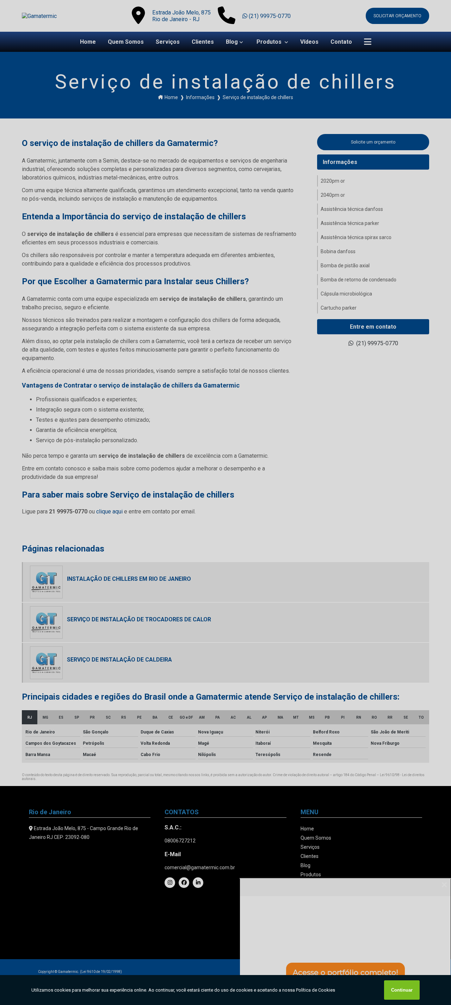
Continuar (402, 990)
